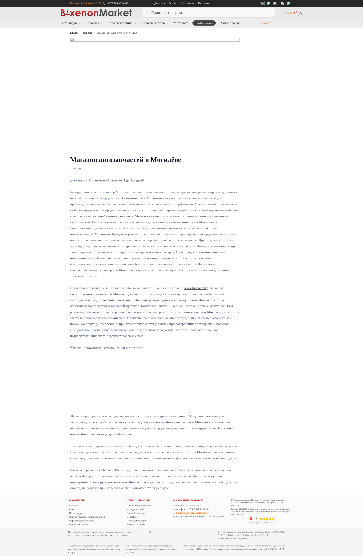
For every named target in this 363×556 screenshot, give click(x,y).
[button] (293, 12)
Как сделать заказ (136, 509)
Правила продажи (136, 520)
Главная (74, 32)
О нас (72, 509)
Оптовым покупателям (139, 505)
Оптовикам (187, 3)
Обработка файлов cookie (83, 520)
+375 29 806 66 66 (117, 3)
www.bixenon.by (196, 288)
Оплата (173, 3)
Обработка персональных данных (87, 516)
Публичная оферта (79, 524)
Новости (88, 32)
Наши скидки (76, 513)
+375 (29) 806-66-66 (198, 509)
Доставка (159, 3)
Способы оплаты (136, 513)
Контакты (203, 3)
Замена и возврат (136, 524)
